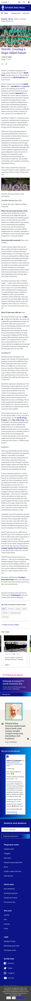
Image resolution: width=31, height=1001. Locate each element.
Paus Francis (5, 617)
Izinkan (9, 998)
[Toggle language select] (28, 2)
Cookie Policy (20, 998)
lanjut (7, 664)
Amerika (6, 915)
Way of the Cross (18, 420)
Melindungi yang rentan (11, 946)
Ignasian (18, 609)
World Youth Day (19, 77)
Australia (7, 924)
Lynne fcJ (26, 86)
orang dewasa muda (15, 613)
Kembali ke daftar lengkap (11, 624)
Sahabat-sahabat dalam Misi (13, 862)
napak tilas (4, 613)
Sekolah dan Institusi (10, 898)
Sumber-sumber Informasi (12, 871)
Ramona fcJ (19, 93)
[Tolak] (29, 993)
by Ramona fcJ (15, 595)
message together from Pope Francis (14, 548)
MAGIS (24, 609)
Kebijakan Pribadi (9, 941)
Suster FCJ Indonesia (14, 760)
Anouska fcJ (15, 86)
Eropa (4, 609)
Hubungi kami (6, 694)
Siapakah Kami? (16, 13)
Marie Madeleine (9, 889)
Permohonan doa (9, 902)
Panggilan (7, 853)
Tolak (13, 998)
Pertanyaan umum (10, 950)
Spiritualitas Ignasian (11, 893)
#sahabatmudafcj (12, 814)
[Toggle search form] (24, 2)
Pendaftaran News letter (10, 836)
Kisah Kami (25, 13)
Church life (10, 609)
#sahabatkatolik (11, 812)
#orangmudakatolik (15, 809)
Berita (6, 867)
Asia (5, 919)
